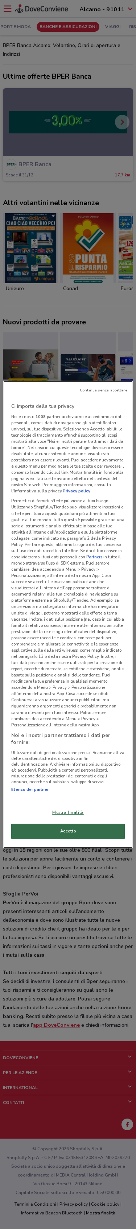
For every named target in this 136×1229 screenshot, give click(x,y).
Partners (94, 557)
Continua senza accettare (103, 390)
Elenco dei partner (30, 789)
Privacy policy (76, 491)
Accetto (68, 831)
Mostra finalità (68, 812)
